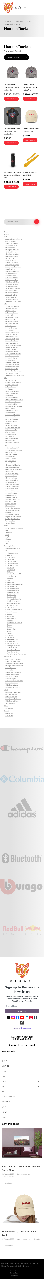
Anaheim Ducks (10, 452)
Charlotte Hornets (11, 438)
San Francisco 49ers (12, 367)
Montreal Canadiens (12, 484)
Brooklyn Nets (10, 436)
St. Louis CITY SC (12, 605)
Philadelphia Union (13, 591)
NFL (5, 304)
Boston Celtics (10, 434)
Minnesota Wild (10, 482)
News (6, 706)
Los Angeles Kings (11, 480)
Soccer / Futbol (9, 546)
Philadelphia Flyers (11, 497)
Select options (11, 99)
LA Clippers (9, 389)
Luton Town (11, 637)
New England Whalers (13, 699)
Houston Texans (11, 334)
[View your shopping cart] (20, 7)
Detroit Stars (9, 670)
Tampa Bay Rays (11, 295)
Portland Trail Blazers (12, 415)
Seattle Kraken (10, 504)
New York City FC (12, 586)
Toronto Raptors (11, 421)
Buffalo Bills (9, 315)
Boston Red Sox (11, 245)
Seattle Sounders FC (13, 601)
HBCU (7, 541)
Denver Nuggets (11, 425)
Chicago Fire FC (12, 561)
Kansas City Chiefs (11, 341)
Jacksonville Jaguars (12, 339)
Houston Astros (10, 260)
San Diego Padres (11, 286)
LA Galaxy (10, 578)
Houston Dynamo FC (14, 574)
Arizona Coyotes (11, 454)
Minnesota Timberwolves (14, 400)
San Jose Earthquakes (14, 599)
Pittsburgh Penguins (12, 499)
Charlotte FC (11, 559)
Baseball (37, 1239)
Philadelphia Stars (11, 685)
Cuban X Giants (10, 668)
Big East (8, 537)
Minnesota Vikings (11, 351)
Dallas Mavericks (11, 430)
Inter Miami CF (11, 576)
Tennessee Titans (11, 373)
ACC (6, 530)
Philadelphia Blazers (12, 701)
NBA (29, 22)
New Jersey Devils (11, 489)
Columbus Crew (12, 565)
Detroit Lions (10, 330)
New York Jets (10, 360)
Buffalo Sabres (10, 459)
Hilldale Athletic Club (12, 674)
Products (19, 22)
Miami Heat (9, 395)
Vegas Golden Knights (13, 517)
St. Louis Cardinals (11, 293)
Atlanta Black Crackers (13, 659)
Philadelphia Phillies (12, 282)
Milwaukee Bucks (11, 397)
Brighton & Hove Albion (14, 623)
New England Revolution (15, 584)
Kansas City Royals (11, 262)
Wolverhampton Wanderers (16, 654)
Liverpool (10, 635)
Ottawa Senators (11, 495)
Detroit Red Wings (12, 474)
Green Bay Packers (12, 332)
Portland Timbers (13, 593)
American (8, 533)
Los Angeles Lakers (12, 391)
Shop (6, 232)
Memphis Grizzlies (11, 393)
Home (8, 22)
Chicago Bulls (10, 440)
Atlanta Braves (10, 241)
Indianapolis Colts (11, 336)
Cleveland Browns (11, 324)
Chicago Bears (10, 319)
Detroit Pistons (10, 380)
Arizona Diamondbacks (13, 239)
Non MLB (7, 656)
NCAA (6, 526)
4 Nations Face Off (12, 448)
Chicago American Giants (14, 666)
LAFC (8, 580)
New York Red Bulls (13, 588)
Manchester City (12, 639)
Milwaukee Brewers (12, 271)
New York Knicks (11, 404)
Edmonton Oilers (11, 476)
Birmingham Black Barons (14, 663)
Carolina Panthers (11, 317)
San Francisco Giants (12, 288)
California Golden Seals (13, 692)
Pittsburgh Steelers (12, 364)
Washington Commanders (14, 375)
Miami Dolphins (10, 349)
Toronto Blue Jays (11, 299)
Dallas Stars (9, 471)
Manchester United (13, 641)
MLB (5, 236)
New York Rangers (11, 493)
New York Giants (11, 358)
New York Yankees (12, 278)
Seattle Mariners (11, 290)
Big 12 (7, 535)
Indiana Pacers (10, 387)
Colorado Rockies (11, 256)
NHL (5, 445)
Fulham (9, 633)
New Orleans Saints (12, 356)
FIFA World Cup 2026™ (13, 548)
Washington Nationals (13, 301)
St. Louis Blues (10, 506)
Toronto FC (10, 607)
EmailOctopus (27, 1028)
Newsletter (9, 708)
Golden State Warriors (13, 382)
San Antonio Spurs (11, 419)
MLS (6, 551)
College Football (8, 1176)
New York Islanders (12, 491)
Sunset (6, 711)
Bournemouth (11, 618)
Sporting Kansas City (14, 603)
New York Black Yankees (14, 681)
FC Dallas (10, 572)
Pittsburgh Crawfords (12, 687)
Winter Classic (10, 523)
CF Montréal (11, 557)
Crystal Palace (11, 629)
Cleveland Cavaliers (12, 443)
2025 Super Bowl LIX (12, 306)
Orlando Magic (10, 408)
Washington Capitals (12, 519)
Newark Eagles (10, 678)
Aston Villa (10, 616)
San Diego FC (11, 597)
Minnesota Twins (11, 273)
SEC (6, 543)
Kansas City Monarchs (13, 672)
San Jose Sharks (10, 501)
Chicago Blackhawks (12, 465)
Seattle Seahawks (11, 369)
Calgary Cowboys (11, 694)
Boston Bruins (10, 456)
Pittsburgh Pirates (11, 284)
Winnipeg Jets (10, 521)
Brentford (10, 621)
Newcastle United (12, 643)
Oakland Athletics (11, 280)
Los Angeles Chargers (13, 345)
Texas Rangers (10, 297)
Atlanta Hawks (10, 432)
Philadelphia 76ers (11, 410)
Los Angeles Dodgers (13, 267)
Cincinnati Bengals (11, 321)
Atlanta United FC (12, 553)
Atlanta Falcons (10, 311)
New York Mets (10, 275)
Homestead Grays (11, 676)
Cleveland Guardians (12, 254)
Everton (9, 631)
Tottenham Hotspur (13, 650)
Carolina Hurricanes (12, 463)
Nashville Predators (12, 486)
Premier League (11, 612)
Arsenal (9, 614)
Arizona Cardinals (11, 308)
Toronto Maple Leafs (12, 510)
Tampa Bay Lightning (12, 508)
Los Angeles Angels (12, 265)
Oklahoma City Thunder (13, 406)
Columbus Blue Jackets (13, 469)
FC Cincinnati (11, 570)
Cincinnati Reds (10, 252)
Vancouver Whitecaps (14, 609)
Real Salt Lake (11, 595)
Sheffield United (12, 648)
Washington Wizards (12, 428)
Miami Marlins (10, 269)
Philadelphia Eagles (12, 362)
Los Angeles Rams (11, 343)
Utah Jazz (8, 423)
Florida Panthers (11, 478)
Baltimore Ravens (11, 313)
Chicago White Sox (12, 250)
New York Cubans (11, 683)
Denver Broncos (11, 328)
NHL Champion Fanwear (13, 450)
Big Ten (8, 539)
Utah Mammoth (10, 512)
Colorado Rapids (12, 563)
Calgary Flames (10, 461)
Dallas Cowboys (10, 326)
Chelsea (9, 627)
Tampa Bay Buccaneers (13, 371)
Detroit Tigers (10, 258)
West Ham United (12, 652)
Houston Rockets (11, 385)
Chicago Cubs (10, 247)
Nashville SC (11, 582)
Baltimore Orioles (11, 243)
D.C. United (10, 568)
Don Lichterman (25, 1174)
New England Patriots (13, 354)
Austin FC (10, 555)
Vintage (6, 234)
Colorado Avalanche (12, 467)
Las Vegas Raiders (11, 347)
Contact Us (9, 713)
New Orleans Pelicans (13, 402)
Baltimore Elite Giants (13, 661)
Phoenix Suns (10, 413)
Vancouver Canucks (12, 514)
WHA (6, 690)
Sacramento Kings (11, 417)
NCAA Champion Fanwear (14, 528)
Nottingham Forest (13, 646)
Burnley (9, 625)
